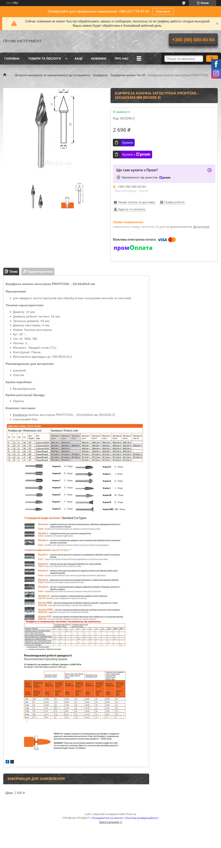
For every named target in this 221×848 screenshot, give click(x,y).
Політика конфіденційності (142, 818)
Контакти (163, 11)
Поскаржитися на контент (108, 818)
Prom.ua (131, 814)
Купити (127, 142)
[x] (12, 762)
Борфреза (20, 414)
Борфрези (100, 75)
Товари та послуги (44, 58)
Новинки (98, 58)
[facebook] (7, 762)
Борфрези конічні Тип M (128, 75)
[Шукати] (212, 58)
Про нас (122, 58)
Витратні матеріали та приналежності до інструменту (52, 75)
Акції (78, 58)
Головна (11, 58)
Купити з (128, 154)
